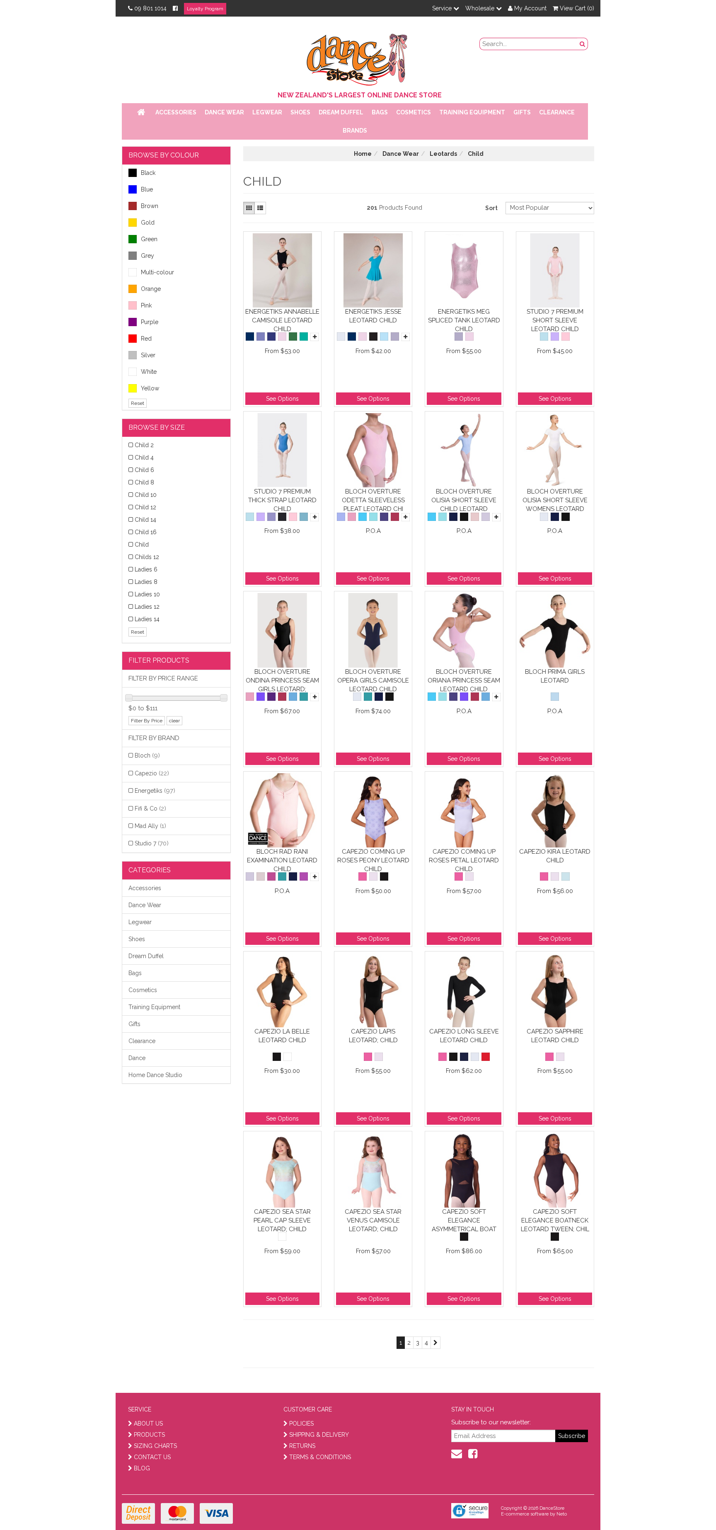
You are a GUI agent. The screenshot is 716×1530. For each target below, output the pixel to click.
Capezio (152, 773)
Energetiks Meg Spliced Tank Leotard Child (464, 320)
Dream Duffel (341, 112)
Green (149, 239)
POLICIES (301, 1423)
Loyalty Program (205, 9)
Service (442, 8)
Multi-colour (157, 272)
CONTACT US (152, 1457)
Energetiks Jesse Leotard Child (373, 316)
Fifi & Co (150, 808)
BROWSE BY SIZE (156, 427)
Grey (147, 255)
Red (146, 338)
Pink (146, 305)
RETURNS (302, 1446)
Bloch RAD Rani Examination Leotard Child (282, 860)
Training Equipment (472, 112)
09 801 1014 (150, 8)
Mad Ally (150, 826)
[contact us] (456, 1454)
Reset (137, 403)
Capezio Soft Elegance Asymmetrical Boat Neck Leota (464, 1220)
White (149, 371)
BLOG (142, 1468)
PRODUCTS (149, 1434)
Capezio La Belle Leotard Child (282, 1036)
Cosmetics (413, 112)
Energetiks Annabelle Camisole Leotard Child (282, 320)
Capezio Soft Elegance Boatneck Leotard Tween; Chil (555, 1220)
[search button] (582, 44)
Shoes (300, 112)
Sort (491, 208)
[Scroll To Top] (688, 1505)
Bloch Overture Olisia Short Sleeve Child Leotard (463, 500)
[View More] (314, 337)
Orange (151, 289)
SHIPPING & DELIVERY (319, 1434)
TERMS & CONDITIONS (320, 1457)
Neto (561, 1514)
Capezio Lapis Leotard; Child (373, 1036)
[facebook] (472, 1454)
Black (148, 172)
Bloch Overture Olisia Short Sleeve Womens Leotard (555, 500)
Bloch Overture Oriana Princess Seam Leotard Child (464, 680)
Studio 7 (152, 843)
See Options (282, 398)
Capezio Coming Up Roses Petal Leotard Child (464, 860)
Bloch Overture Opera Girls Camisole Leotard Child (373, 680)
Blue (147, 189)
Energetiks (155, 790)
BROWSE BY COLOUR (163, 155)
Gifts (522, 112)
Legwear (267, 112)
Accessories (175, 112)
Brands (355, 130)
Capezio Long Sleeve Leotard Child (464, 1036)
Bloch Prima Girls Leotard (555, 676)
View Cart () (576, 8)
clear (174, 721)
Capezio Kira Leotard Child (554, 856)
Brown (149, 206)
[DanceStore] (358, 57)
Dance (136, 1058)
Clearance (557, 112)
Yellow (150, 388)
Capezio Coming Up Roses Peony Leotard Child (373, 860)
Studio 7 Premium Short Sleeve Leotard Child (555, 320)
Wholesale (480, 8)
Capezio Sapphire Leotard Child (555, 1036)
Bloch (147, 755)
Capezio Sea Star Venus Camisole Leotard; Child (373, 1220)
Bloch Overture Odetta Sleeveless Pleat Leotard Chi (373, 500)
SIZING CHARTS (155, 1446)
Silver (148, 355)
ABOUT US (148, 1423)
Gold (148, 222)
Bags (380, 112)
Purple (149, 322)
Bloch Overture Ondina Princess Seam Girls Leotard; (282, 680)
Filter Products (158, 660)
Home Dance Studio (155, 1075)
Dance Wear (224, 112)
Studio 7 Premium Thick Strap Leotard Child (282, 500)
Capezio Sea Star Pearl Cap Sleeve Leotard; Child (282, 1220)
